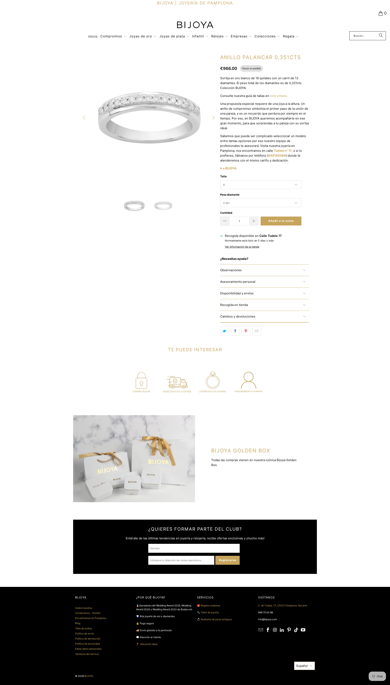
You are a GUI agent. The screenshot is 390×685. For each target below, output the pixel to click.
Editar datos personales (88, 648)
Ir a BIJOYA (228, 168)
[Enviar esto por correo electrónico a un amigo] (256, 331)
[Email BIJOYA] (261, 630)
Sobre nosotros (83, 607)
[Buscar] (381, 35)
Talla (223, 176)
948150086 (277, 155)
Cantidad (226, 212)
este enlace (278, 96)
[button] (113, 36)
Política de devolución (87, 638)
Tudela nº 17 (283, 151)
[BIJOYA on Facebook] (268, 630)
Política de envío (84, 633)
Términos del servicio (87, 654)
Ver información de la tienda (242, 246)
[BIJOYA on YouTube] (303, 630)
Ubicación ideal (148, 644)
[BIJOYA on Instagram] (275, 630)
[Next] (213, 118)
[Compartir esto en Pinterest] (246, 331)
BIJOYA (88, 675)
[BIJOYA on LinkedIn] (282, 630)
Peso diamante (229, 194)
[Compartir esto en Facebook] (235, 331)
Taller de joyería (210, 612)
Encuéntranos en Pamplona (90, 618)
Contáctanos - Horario (88, 613)
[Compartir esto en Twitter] (224, 331)
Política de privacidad (87, 643)
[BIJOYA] (195, 25)
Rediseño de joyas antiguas (216, 619)
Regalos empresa (210, 605)
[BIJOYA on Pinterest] (289, 630)
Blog (77, 623)
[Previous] (84, 118)
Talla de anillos (83, 628)
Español (302, 666)
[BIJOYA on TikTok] (296, 630)
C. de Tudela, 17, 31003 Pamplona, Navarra (282, 605)
